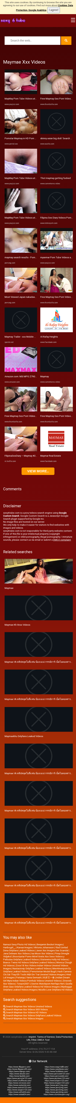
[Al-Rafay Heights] (56, 331)
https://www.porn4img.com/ (56, 1092)
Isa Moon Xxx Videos (42, 953)
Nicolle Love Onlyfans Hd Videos (55, 989)
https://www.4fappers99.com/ (19, 1069)
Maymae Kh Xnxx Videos (17, 624)
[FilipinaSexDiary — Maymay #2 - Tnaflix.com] (21, 450)
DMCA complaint (62, 539)
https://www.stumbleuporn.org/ (57, 1094)
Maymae (9, 588)
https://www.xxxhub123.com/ (19, 1087)
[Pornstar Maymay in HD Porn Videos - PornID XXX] (21, 133)
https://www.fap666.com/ (19, 1076)
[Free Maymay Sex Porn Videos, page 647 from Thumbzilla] (21, 410)
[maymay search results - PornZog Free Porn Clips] (21, 251)
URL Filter (31, 1039)
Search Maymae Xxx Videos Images (24, 1018)
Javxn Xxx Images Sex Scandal (52, 950)
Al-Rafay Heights (49, 336)
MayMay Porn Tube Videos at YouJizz (24, 98)
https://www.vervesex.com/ (19, 1083)
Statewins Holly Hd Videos (54, 959)
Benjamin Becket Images (50, 944)
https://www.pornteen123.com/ (56, 1078)
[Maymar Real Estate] (56, 450)
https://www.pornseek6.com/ (57, 1076)
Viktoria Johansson (44, 947)
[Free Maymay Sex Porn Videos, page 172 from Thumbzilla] (56, 291)
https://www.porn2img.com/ (56, 1087)
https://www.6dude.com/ (19, 1074)
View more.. (38, 471)
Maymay (44, 376)
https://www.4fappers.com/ (19, 1067)
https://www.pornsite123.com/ (19, 1078)
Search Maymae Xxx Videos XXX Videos (26, 1009)
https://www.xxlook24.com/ (19, 1094)
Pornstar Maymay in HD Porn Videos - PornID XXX (30, 138)
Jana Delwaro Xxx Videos (16, 953)
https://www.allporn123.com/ (57, 1081)
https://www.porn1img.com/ (56, 1085)
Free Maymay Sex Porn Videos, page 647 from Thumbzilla (35, 416)
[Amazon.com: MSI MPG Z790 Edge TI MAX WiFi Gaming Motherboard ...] (21, 370)
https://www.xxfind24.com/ (19, 1092)
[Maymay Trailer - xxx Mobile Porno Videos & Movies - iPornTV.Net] (21, 331)
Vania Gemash (33, 977)
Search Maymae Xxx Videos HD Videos (26, 1012)
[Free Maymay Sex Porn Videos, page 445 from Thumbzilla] (56, 93)
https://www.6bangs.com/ (19, 1071)
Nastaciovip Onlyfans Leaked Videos (32, 968)
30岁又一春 (49, 977)
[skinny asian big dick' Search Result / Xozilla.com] (56, 133)
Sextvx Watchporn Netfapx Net (47, 983)
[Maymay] (56, 370)
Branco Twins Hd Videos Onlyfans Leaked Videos (29, 962)
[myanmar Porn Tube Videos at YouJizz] (56, 251)
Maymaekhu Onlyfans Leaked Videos (24, 736)
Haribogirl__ (9, 947)
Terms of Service (46, 1036)
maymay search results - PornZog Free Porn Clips (30, 257)
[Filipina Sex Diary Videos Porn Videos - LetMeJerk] (56, 212)
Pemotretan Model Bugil (43, 971)
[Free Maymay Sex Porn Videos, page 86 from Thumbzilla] (56, 410)
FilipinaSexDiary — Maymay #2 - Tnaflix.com (27, 455)
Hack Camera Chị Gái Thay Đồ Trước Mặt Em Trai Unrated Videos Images (37, 973)
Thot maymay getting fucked (55, 178)
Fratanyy (20, 977)
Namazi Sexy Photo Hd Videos (19, 944)
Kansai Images (24, 947)
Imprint (32, 1036)
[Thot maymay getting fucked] (56, 172)
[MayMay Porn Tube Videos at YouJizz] (21, 93)
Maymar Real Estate (50, 455)
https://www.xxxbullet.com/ (19, 1085)
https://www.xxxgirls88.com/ (56, 1067)
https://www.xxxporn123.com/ (19, 1090)
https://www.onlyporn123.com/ (56, 1083)
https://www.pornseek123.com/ (57, 1074)
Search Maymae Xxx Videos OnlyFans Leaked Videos (33, 1015)
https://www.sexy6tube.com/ (56, 1069)
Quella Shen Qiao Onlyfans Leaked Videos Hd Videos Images (37, 985)
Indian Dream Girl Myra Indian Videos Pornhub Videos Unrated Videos (36, 979)
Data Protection (64, 1036)
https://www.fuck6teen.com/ (56, 1071)
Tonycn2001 (23, 983)
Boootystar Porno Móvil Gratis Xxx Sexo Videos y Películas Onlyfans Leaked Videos (33, 958)
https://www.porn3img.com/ (56, 1090)
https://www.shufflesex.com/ (19, 1081)
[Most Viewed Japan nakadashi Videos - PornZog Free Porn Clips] (21, 291)
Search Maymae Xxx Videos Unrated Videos (28, 1006)
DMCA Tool (43, 1039)
